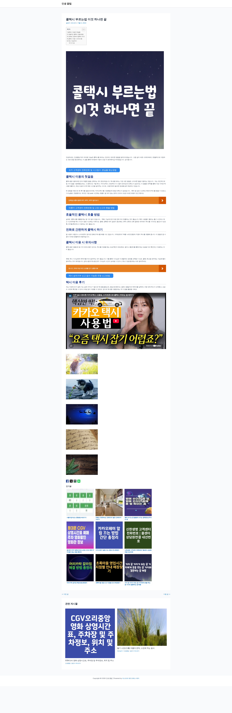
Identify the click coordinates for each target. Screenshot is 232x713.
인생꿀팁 (67, 663)
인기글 (73, 43)
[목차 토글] (83, 29)
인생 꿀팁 (67, 3)
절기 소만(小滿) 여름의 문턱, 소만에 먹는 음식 (136, 648)
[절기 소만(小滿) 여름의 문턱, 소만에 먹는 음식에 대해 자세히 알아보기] (142, 627)
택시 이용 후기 (72, 41)
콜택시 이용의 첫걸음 (74, 32)
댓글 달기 (120, 651)
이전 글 (65, 594)
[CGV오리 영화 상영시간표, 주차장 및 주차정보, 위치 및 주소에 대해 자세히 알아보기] (90, 633)
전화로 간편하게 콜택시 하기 (76, 36)
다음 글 (167, 594)
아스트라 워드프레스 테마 (130, 678)
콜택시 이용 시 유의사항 (75, 38)
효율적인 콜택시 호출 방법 (75, 34)
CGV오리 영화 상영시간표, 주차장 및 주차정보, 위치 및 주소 (89, 660)
